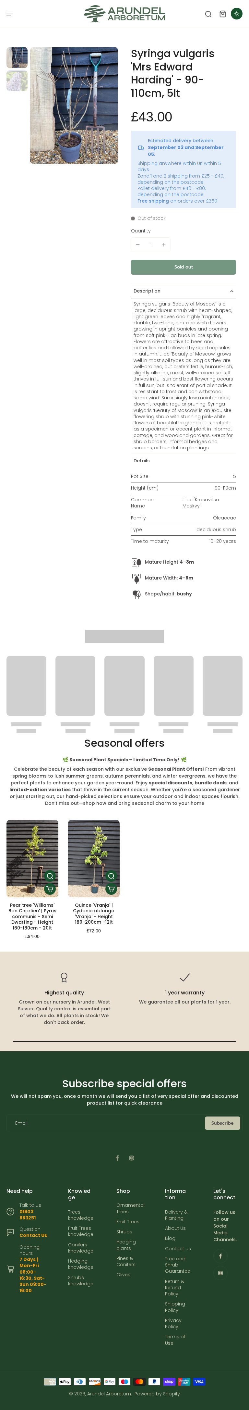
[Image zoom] (74, 105)
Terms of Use (175, 1340)
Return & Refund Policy (174, 1288)
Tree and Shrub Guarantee (177, 1265)
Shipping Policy (175, 1307)
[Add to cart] (50, 889)
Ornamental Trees (130, 1208)
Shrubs (124, 1232)
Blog (170, 1238)
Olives (123, 1275)
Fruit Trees (127, 1222)
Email (21, 1123)
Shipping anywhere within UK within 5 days (179, 166)
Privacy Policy (173, 1323)
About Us (175, 1228)
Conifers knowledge (80, 1248)
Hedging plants (126, 1245)
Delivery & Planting (176, 1215)
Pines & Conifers (126, 1261)
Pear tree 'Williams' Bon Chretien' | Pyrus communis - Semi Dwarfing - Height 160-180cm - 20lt (32, 916)
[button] (183, 267)
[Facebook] (117, 1158)
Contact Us (33, 1235)
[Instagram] (131, 1158)
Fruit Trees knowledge (80, 1231)
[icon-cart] (222, 13)
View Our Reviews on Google (64, 1022)
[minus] (137, 244)
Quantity (141, 231)
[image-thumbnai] (17, 57)
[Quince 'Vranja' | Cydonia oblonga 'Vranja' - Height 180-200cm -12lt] (94, 858)
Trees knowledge (80, 1215)
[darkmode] (237, 13)
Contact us (178, 1249)
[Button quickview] (50, 876)
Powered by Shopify (157, 1394)
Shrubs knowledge (80, 1281)
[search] (208, 13)
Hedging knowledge (80, 1264)
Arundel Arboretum (109, 1394)
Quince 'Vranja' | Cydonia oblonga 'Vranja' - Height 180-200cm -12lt (93, 914)
